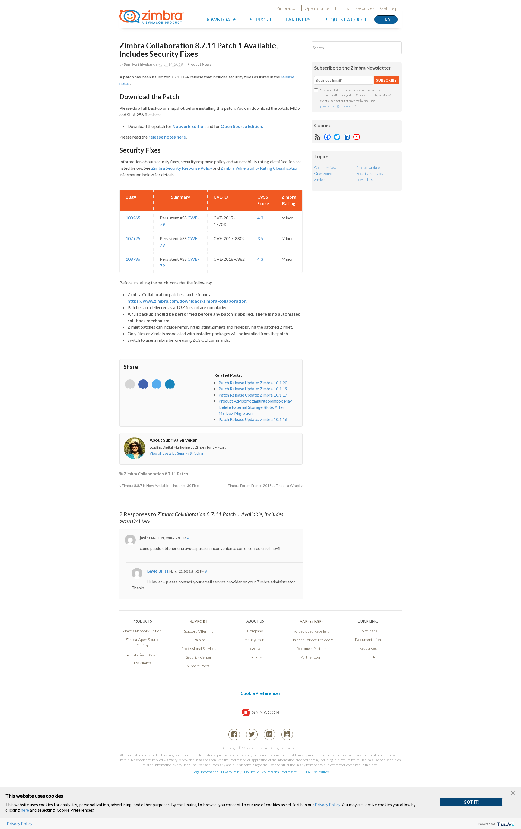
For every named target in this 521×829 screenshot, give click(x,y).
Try (386, 20)
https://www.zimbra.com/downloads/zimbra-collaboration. (187, 300)
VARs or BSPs (311, 621)
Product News (199, 64)
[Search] (392, 48)
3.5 (260, 238)
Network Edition (189, 126)
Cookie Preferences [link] (260, 693)
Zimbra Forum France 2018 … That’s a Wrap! (264, 485)
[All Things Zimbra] (151, 20)
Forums (342, 8)
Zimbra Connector (142, 654)
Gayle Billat (158, 571)
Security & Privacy (370, 173)
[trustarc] (505, 823)
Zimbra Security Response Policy (181, 168)
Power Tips (365, 179)
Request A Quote (346, 20)
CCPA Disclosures (315, 772)
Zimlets (320, 179)
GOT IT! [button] (471, 802)
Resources (364, 8)
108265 (133, 217)
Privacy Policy (231, 772)
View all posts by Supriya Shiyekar (179, 453)
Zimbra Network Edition (142, 631)
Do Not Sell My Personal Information (271, 772)
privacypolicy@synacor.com (337, 106)
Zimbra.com (288, 8)
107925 (133, 238)
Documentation (368, 639)
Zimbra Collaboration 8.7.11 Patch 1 (157, 473)
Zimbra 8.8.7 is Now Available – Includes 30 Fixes (160, 485)
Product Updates (369, 167)
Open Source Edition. (242, 126)
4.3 (260, 217)
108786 (133, 259)
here (25, 810)
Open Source (316, 8)
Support (261, 20)
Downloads (220, 20)
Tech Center (368, 657)
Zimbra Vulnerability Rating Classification (259, 168)
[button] (512, 792)
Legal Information (205, 772)
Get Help (389, 8)
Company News (326, 167)
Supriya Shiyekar (138, 64)
